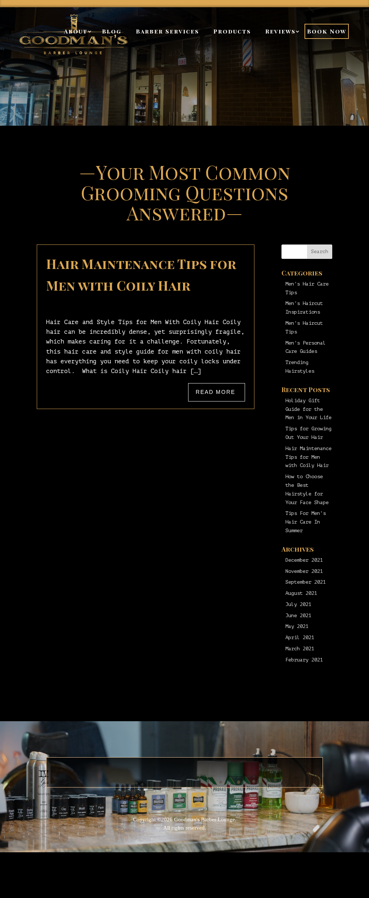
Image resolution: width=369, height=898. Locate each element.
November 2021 (304, 571)
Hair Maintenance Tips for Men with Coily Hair (308, 457)
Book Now (326, 31)
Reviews (280, 31)
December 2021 (304, 560)
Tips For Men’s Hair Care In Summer (305, 522)
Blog (111, 31)
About (76, 31)
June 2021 (298, 615)
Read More (215, 392)
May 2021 (296, 626)
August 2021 (301, 593)
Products (232, 31)
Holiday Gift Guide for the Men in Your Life (308, 409)
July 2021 (298, 604)
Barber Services (167, 31)
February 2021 (304, 660)
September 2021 (305, 582)
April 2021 (299, 637)
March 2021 (299, 648)
